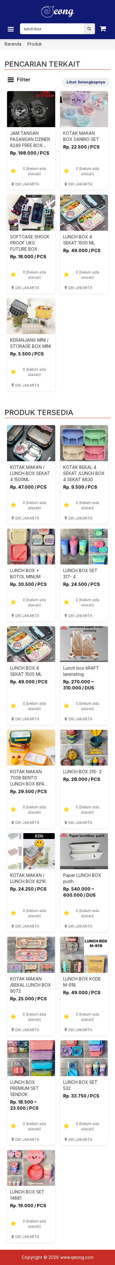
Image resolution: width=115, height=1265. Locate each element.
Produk (34, 43)
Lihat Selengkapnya (86, 82)
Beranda (13, 43)
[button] (89, 29)
